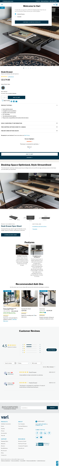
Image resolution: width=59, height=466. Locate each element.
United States (21, 14)
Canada (19, 16)
